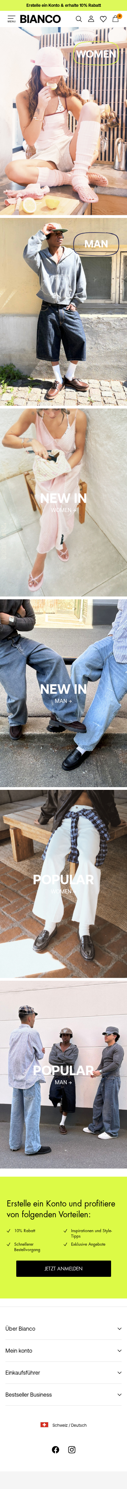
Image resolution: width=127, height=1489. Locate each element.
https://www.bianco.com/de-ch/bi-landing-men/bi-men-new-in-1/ (62, 607)
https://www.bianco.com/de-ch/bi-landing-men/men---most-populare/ (52, 989)
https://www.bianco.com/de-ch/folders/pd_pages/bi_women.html (45, 35)
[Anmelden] (91, 19)
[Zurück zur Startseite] (40, 19)
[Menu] (11, 19)
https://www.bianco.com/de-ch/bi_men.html (53, 222)
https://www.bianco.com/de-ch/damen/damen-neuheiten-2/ (58, 416)
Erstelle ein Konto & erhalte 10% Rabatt (63, 5)
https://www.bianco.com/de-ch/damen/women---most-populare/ (61, 798)
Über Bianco (20, 1329)
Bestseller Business (28, 1395)
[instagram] (71, 1449)
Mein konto (18, 1351)
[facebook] (55, 1449)
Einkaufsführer (22, 1373)
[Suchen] (79, 19)
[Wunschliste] (103, 19)
